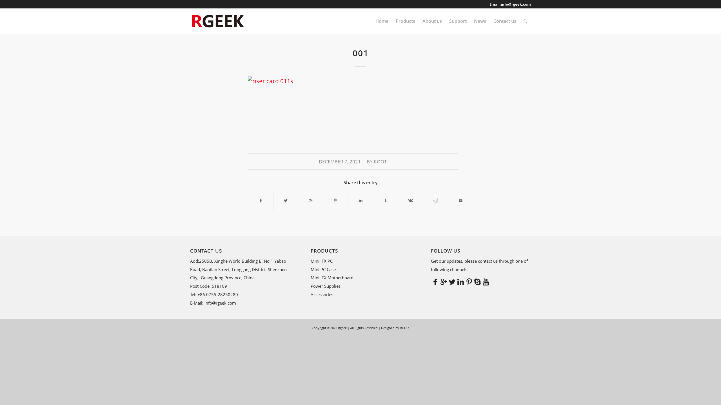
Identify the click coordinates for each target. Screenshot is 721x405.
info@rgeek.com (516, 4)
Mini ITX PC (322, 261)
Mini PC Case (323, 269)
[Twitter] (452, 281)
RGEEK (405, 328)
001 (361, 53)
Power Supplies (326, 286)
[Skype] (477, 281)
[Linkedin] (460, 281)
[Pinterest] (469, 281)
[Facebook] (435, 281)
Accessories (322, 294)
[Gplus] (443, 281)
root (380, 161)
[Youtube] (486, 281)
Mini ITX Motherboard (332, 277)
